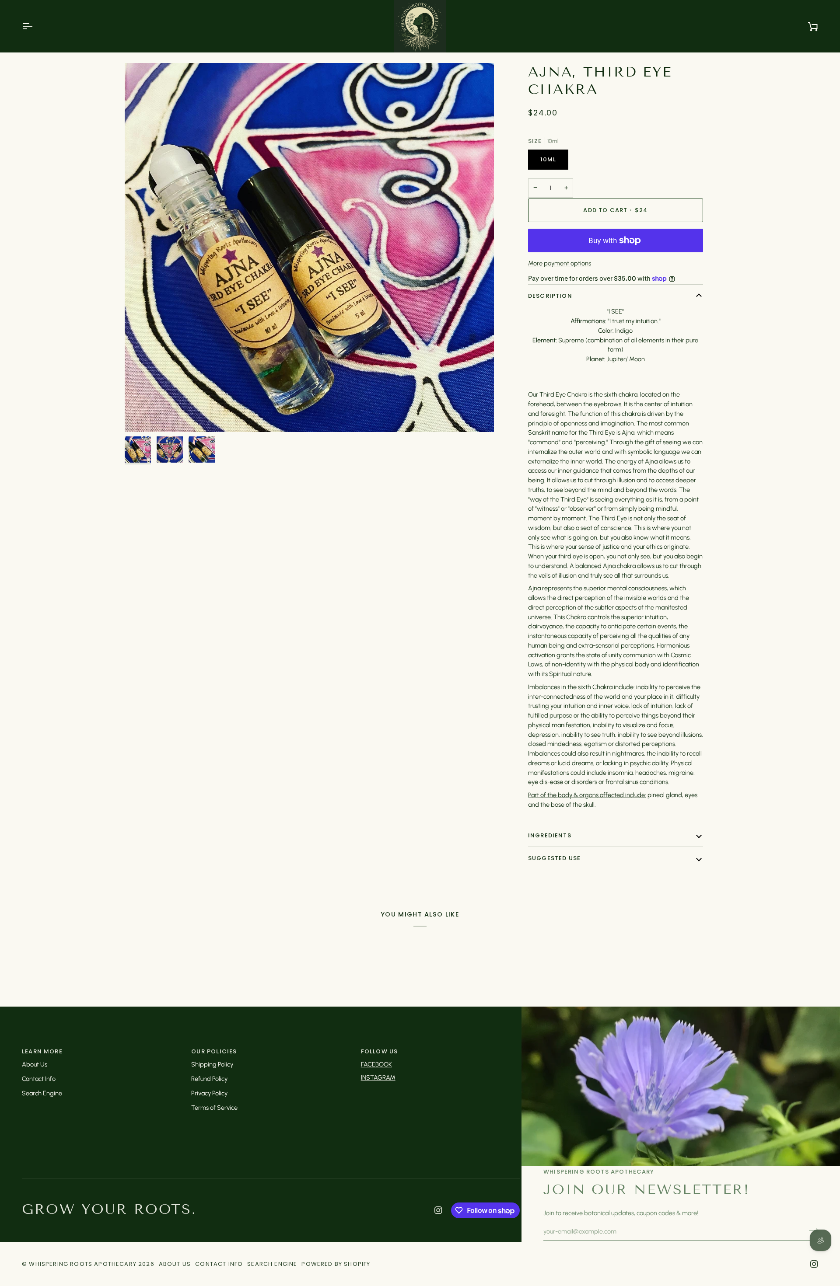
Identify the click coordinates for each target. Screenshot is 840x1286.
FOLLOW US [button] (379, 1051)
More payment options (559, 263)
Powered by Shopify (335, 1264)
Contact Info (39, 1079)
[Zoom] (309, 247)
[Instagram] (438, 1210)
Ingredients (549, 835)
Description (550, 296)
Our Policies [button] (214, 1051)
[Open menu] (35, 26)
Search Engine (42, 1093)
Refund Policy (209, 1079)
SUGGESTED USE (554, 858)
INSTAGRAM (378, 1077)
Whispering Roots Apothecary (82, 1264)
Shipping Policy (212, 1064)
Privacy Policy (209, 1093)
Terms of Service (214, 1108)
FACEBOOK (376, 1064)
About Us (34, 1064)
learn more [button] (42, 1051)
